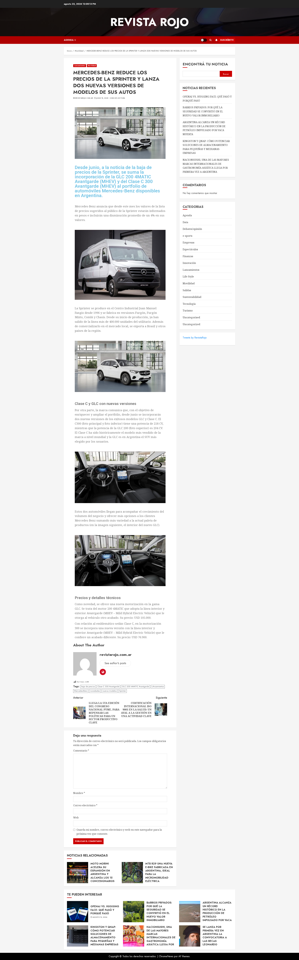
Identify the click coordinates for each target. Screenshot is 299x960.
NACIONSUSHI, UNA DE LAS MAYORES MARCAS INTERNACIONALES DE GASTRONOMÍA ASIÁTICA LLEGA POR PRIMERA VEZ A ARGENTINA (161, 939)
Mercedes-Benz (81, 690)
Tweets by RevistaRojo (195, 337)
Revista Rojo (149, 22)
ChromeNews (166, 956)
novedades (95, 690)
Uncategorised (191, 317)
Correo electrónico (85, 805)
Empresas (188, 242)
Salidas (187, 290)
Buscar (226, 74)
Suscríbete (227, 40)
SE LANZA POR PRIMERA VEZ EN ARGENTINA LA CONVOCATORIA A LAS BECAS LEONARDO (215, 935)
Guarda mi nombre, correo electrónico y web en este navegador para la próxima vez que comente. (119, 831)
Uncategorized (191, 324)
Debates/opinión (192, 229)
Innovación (189, 263)
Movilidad (92, 65)
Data (185, 222)
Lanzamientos (79, 65)
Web (76, 817)
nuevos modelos (109, 690)
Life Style (188, 276)
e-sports (187, 236)
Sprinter (122, 690)
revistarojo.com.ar (84, 98)
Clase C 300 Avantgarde (108, 686)
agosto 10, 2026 (100, 917)
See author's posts (115, 663)
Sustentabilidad (192, 297)
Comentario (81, 750)
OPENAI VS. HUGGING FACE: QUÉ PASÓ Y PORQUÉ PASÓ (104, 910)
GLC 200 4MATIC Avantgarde (135, 686)
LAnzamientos (158, 686)
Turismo (188, 310)
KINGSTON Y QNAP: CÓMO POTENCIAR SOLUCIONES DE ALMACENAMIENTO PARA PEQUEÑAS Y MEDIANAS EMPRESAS (104, 935)
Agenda (69, 40)
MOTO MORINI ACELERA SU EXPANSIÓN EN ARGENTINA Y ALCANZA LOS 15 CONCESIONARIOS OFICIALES (102, 874)
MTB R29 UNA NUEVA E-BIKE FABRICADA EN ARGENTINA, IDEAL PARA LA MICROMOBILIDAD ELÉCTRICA (159, 872)
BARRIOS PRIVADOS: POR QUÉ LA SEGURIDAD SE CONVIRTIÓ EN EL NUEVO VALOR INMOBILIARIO (203, 111)
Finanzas (188, 256)
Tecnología (189, 304)
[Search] (210, 40)
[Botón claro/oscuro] (204, 40)
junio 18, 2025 (102, 98)
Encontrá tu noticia (205, 64)
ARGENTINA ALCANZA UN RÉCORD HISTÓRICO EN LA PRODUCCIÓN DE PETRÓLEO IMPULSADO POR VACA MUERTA (204, 128)
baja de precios (88, 686)
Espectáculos (190, 249)
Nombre (79, 793)
